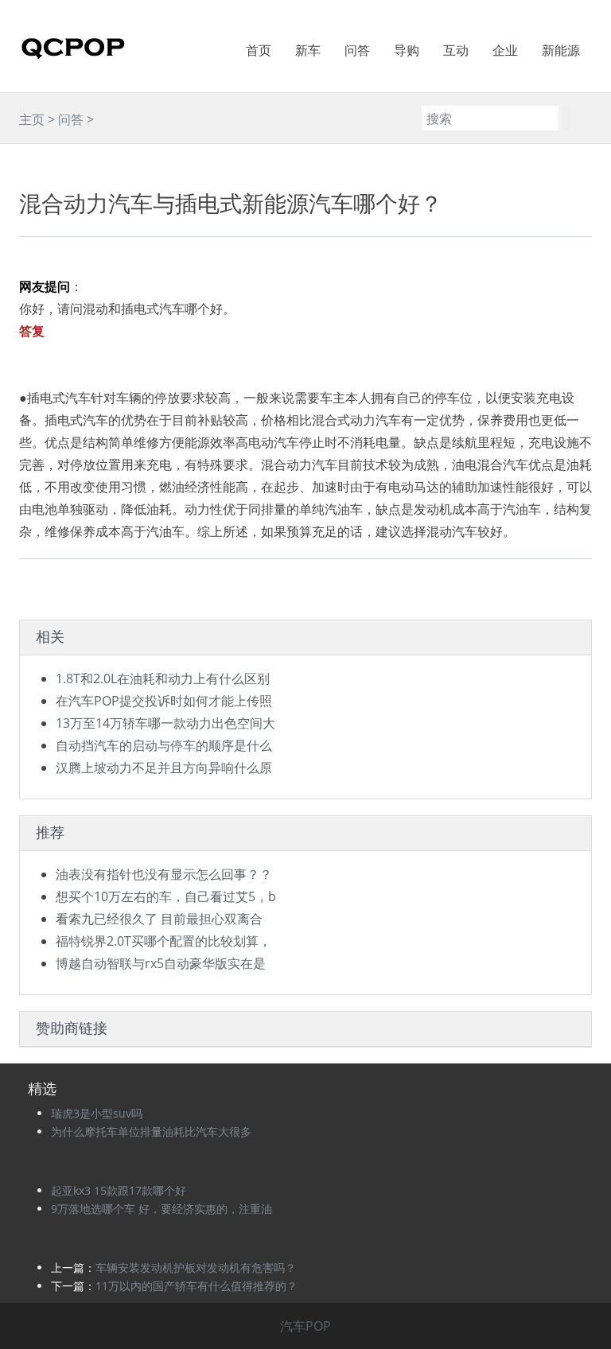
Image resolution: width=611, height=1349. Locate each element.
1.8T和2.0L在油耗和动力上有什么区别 (163, 678)
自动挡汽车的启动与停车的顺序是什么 (164, 745)
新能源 (561, 50)
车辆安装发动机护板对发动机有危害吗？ (195, 1267)
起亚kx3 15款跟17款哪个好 (118, 1190)
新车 (308, 50)
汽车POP (305, 1326)
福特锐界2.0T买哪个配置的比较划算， (163, 941)
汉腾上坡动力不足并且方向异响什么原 (164, 767)
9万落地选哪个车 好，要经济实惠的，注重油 (161, 1208)
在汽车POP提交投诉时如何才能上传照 (164, 700)
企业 (505, 50)
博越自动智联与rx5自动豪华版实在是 (161, 963)
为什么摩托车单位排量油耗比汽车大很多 (151, 1131)
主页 (32, 119)
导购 (406, 50)
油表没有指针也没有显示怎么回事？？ (164, 874)
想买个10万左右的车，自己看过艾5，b (166, 896)
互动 (456, 50)
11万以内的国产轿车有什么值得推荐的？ (196, 1285)
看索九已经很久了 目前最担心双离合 (159, 918)
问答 (357, 50)
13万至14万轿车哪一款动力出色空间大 (165, 723)
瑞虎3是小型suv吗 (96, 1113)
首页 (258, 50)
